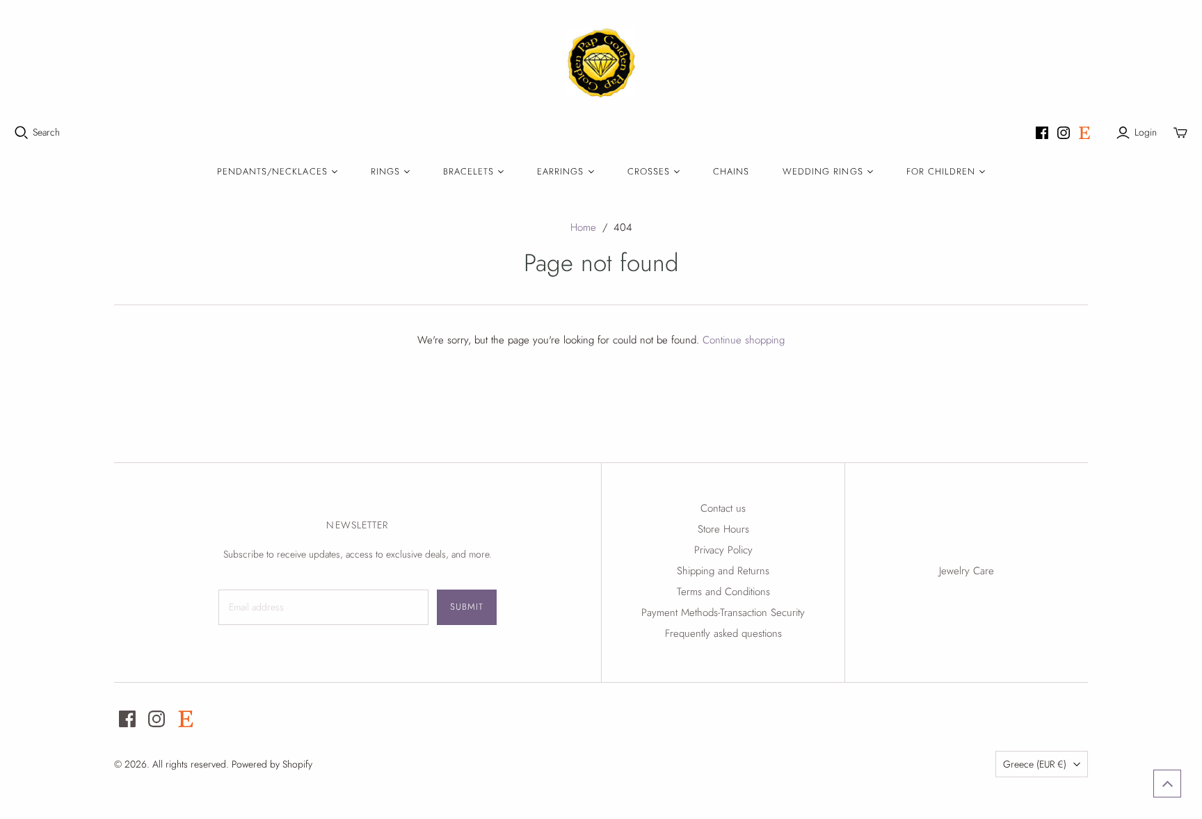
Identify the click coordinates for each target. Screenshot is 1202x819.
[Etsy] (1084, 133)
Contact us (723, 508)
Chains (731, 171)
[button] (1167, 783)
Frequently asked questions (723, 633)
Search (46, 132)
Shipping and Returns (723, 570)
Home (583, 227)
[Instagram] (1063, 133)
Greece (1034, 764)
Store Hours (723, 529)
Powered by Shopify (272, 764)
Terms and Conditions (723, 591)
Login (1146, 132)
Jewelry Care (966, 570)
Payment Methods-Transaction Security (723, 612)
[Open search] (22, 133)
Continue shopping (744, 340)
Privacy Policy (723, 550)
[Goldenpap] (601, 62)
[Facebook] (1042, 133)
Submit (466, 606)
